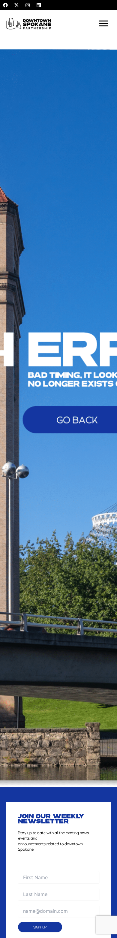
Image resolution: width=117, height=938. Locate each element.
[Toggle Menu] (103, 23)
